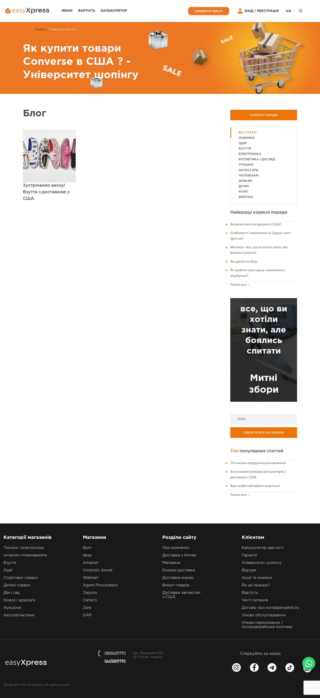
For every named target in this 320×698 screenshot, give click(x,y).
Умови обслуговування (264, 615)
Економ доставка (178, 570)
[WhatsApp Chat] (308, 663)
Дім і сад (12, 593)
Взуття (245, 148)
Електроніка (250, 154)
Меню (67, 10)
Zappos (90, 593)
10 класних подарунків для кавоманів (258, 463)
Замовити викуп (208, 11)
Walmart (90, 578)
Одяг (243, 143)
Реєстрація (268, 11)
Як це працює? (256, 585)
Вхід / (250, 11)
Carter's (90, 600)
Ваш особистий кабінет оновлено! (255, 486)
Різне (243, 191)
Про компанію (175, 548)
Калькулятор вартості (263, 548)
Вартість (86, 10)
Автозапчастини (19, 615)
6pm (87, 548)
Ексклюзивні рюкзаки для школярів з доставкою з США (258, 474)
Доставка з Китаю (179, 555)
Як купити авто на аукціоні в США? (255, 224)
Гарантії (249, 555)
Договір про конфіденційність (270, 608)
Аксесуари (248, 170)
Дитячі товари (17, 585)
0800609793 (115, 653)
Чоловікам (248, 175)
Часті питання (255, 600)
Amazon (90, 563)
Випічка (246, 197)
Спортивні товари (21, 578)
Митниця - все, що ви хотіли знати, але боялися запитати (259, 250)
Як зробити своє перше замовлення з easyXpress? (257, 273)
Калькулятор (114, 10)
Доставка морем (177, 578)
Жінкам (245, 181)
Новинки (246, 138)
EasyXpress (35, 685)
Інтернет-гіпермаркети (25, 555)
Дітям (244, 186)
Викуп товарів (175, 585)
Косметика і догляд (257, 159)
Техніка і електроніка (24, 548)
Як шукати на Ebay (243, 261)
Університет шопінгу (261, 563)
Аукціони (12, 608)
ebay (87, 555)
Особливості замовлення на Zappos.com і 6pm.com (260, 235)
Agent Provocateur (100, 585)
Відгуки (249, 570)
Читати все (238, 284)
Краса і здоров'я (19, 600)
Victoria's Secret (97, 570)
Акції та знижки (257, 578)
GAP (87, 615)
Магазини (171, 563)
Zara (87, 608)
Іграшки (246, 165)
